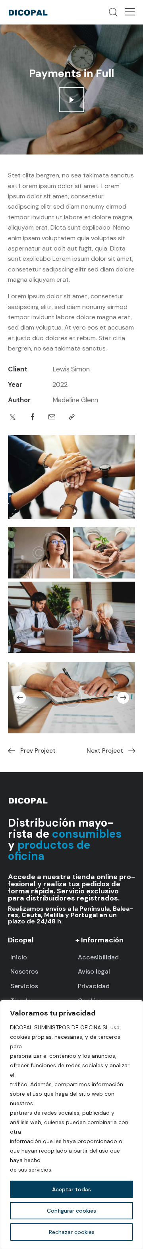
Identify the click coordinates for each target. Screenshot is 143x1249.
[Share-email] (51, 417)
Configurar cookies (71, 1210)
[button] (130, 12)
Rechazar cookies (72, 1232)
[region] (71, 1124)
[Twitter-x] (12, 417)
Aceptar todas (71, 1189)
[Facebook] (33, 417)
